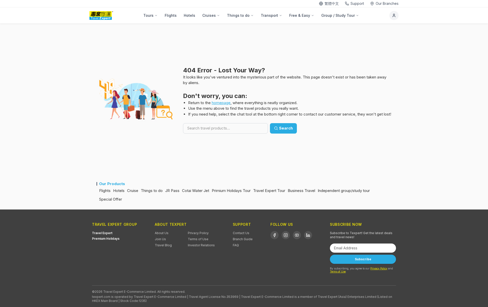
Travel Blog (163, 245)
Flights (171, 15)
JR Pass (172, 190)
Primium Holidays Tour (231, 190)
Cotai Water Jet (195, 190)
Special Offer (110, 199)
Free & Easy (299, 15)
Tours (148, 15)
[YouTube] (297, 235)
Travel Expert (102, 233)
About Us (162, 233)
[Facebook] (274, 235)
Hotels (189, 15)
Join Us (160, 239)
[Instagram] (286, 235)
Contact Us (241, 233)
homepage (221, 102)
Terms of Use (198, 239)
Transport (269, 15)
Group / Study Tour (338, 15)
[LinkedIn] (308, 235)
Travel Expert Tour (269, 190)
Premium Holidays (105, 238)
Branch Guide (243, 239)
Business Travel (301, 190)
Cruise (132, 190)
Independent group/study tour (344, 190)
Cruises (209, 15)
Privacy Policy (198, 233)
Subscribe (363, 259)
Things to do (238, 15)
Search (286, 128)
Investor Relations (201, 245)
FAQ (236, 245)
